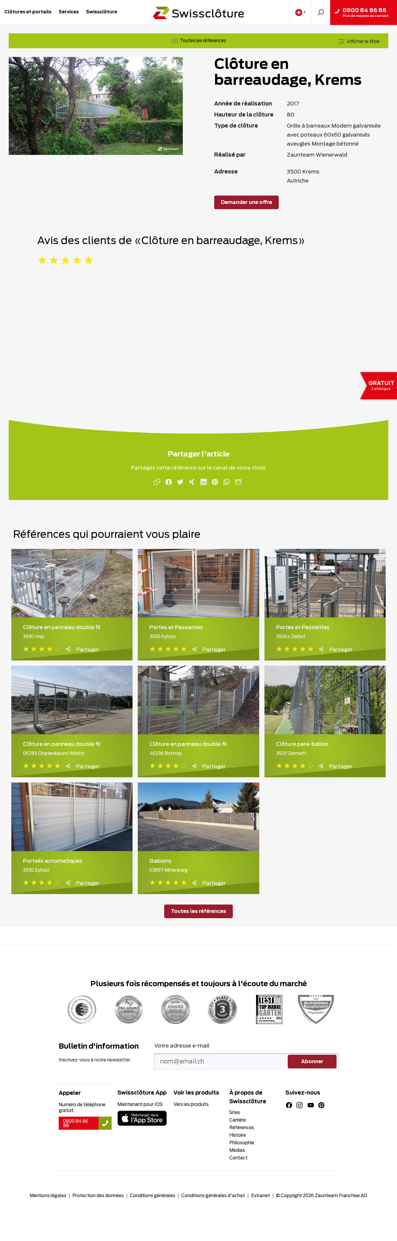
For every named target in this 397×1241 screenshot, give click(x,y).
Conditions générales (152, 1196)
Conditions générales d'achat (213, 1196)
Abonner (312, 1061)
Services (69, 12)
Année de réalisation (243, 104)
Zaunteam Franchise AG (341, 1196)
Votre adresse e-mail (181, 1046)
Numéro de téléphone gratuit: (82, 1108)
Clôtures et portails (27, 12)
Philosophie (241, 1143)
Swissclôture (101, 12)
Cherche (320, 12)
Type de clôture (236, 126)
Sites (234, 1113)
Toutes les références (203, 41)
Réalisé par (230, 155)
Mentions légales (48, 1196)
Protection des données (98, 1196)
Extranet (260, 1196)
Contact (238, 1158)
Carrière (237, 1120)
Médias (237, 1150)
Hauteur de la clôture (243, 115)
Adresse (226, 172)
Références (241, 1128)
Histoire (237, 1135)
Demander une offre (246, 202)
